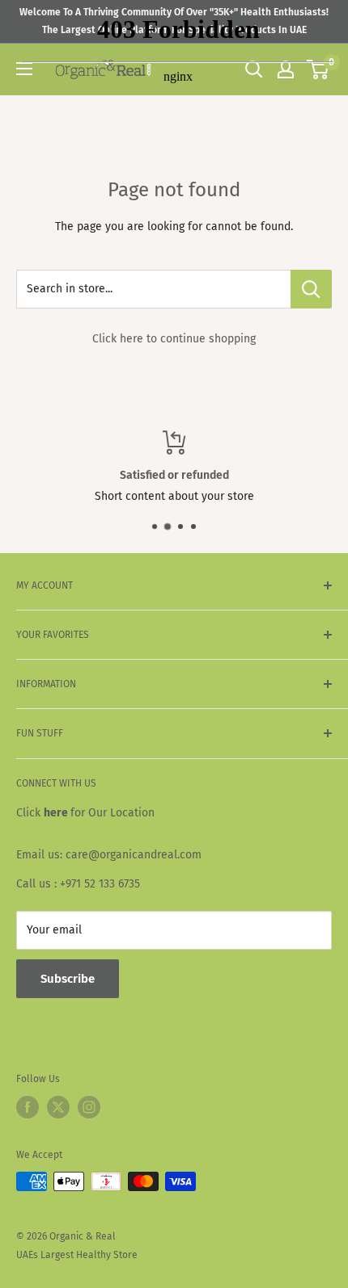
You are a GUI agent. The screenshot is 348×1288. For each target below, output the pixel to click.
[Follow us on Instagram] (89, 1107)
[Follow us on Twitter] (58, 1107)
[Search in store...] (311, 289)
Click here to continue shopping (174, 339)
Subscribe (67, 978)
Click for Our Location (85, 813)
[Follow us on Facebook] (27, 1107)
